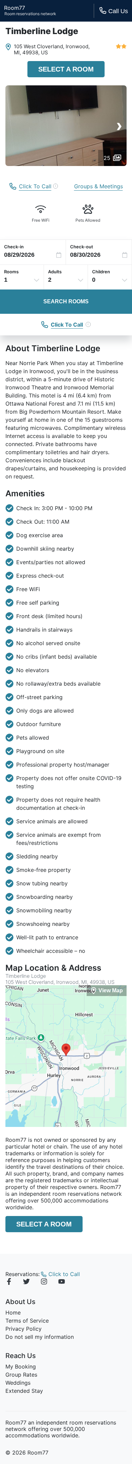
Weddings (17, 1382)
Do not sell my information (39, 1336)
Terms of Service (27, 1320)
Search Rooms (66, 301)
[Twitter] (26, 1282)
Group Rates (21, 1374)
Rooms (11, 271)
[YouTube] (61, 1282)
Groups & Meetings (98, 186)
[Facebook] (8, 1282)
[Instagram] (44, 1282)
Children (101, 271)
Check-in (14, 246)
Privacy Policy (23, 1328)
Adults (55, 271)
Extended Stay (24, 1390)
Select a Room (66, 69)
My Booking (20, 1366)
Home (13, 1312)
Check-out (81, 246)
